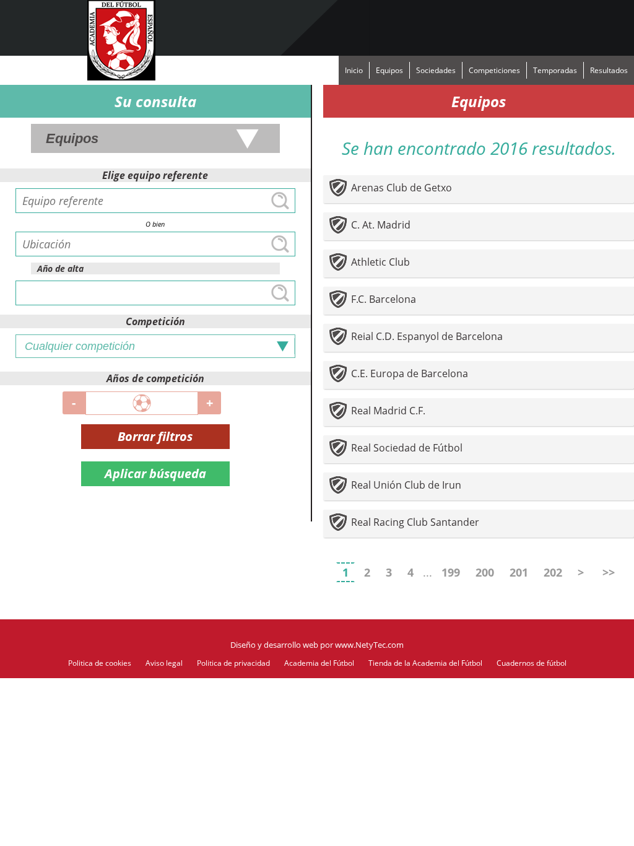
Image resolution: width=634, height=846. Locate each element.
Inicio (354, 70)
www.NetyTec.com (369, 644)
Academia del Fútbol (319, 663)
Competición (155, 321)
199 (450, 572)
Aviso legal (164, 663)
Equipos (389, 70)
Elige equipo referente (155, 175)
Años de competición (155, 378)
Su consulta (155, 101)
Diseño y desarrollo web (274, 644)
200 (485, 572)
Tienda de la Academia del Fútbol (425, 663)
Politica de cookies (99, 663)
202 (553, 572)
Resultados (609, 70)
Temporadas (555, 70)
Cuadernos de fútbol (532, 663)
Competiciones (494, 70)
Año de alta (60, 268)
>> (608, 572)
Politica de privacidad (233, 663)
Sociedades (436, 70)
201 (519, 572)
